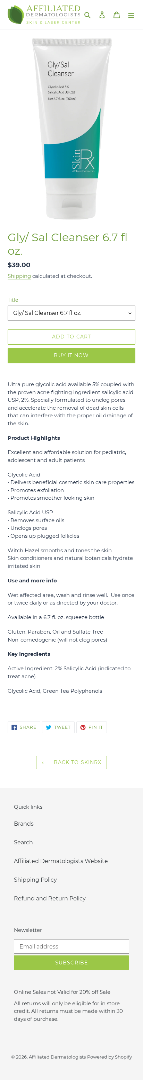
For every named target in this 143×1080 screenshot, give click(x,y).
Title (13, 300)
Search (23, 842)
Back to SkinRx (77, 762)
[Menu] (131, 14)
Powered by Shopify (109, 1057)
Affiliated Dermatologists (57, 1057)
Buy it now (71, 355)
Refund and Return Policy (50, 898)
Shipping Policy (35, 880)
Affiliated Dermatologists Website (61, 861)
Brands (24, 823)
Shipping (19, 276)
